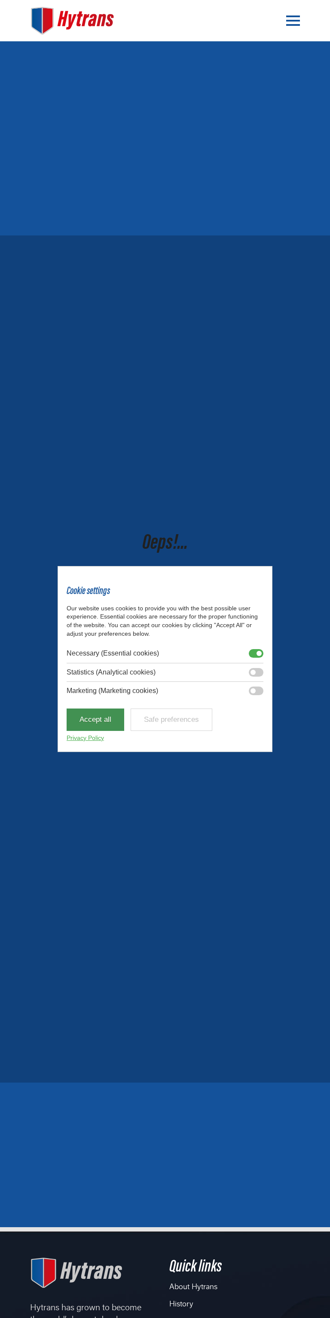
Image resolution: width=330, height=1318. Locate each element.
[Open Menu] (293, 21)
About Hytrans (193, 1287)
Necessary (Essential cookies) (113, 653)
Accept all (95, 719)
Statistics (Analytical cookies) (111, 672)
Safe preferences (171, 719)
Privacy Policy (85, 737)
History (181, 1305)
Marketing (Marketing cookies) (112, 690)
